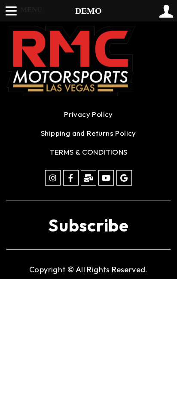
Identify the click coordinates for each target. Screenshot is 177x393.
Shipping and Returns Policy (88, 132)
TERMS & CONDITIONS (88, 151)
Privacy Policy (88, 114)
